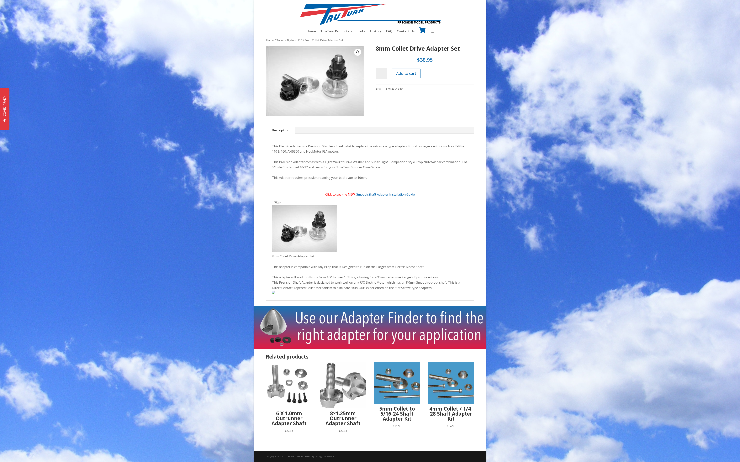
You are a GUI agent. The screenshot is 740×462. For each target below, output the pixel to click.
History (376, 31)
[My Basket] (422, 33)
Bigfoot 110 (294, 40)
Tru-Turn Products (334, 31)
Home (311, 31)
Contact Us (406, 31)
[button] (357, 52)
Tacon (280, 40)
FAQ (389, 31)
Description (280, 130)
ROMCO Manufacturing (301, 456)
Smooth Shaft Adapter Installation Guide (385, 194)
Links (361, 31)
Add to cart (406, 73)
